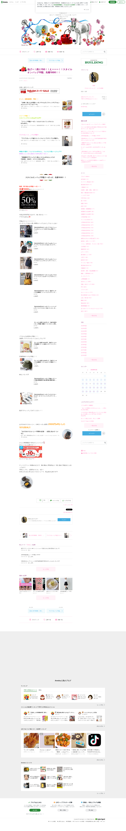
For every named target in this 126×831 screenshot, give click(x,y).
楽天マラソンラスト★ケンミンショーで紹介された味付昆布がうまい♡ (93, 132)
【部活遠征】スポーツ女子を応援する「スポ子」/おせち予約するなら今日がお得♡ (93, 152)
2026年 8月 (94, 369)
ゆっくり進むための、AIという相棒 (90, 418)
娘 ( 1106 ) (84, 200)
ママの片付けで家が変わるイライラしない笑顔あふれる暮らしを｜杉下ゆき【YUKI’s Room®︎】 (93, 414)
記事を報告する (68, 512)
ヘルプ (103, 821)
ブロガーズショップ (90, 88)
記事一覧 (38, 51)
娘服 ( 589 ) (84, 203)
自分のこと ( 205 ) (86, 281)
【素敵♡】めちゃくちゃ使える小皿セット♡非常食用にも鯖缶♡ (93, 143)
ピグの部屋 (100, 88)
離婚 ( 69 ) (84, 300)
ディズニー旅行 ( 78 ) (87, 262)
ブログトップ (25, 51)
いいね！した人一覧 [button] (67, 504)
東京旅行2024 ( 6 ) (86, 265)
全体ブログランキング (87, 97)
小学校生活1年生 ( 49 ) (87, 222)
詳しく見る (63, 810)
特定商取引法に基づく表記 (93, 821)
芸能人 (40, 690)
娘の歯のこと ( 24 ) (86, 254)
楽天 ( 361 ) (84, 311)
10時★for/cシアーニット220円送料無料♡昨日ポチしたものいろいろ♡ (93, 139)
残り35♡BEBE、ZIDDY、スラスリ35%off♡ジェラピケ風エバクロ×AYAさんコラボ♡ (37, 60)
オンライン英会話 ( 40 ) (87, 182)
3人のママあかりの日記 (87, 421)
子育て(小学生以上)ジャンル (88, 99)
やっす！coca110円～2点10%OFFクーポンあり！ (93, 148)
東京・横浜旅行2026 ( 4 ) (88, 192)
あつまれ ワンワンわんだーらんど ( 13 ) (92, 308)
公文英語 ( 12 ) (85, 246)
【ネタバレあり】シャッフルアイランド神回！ (93, 124)
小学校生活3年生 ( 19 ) (87, 227)
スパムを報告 (53, 821)
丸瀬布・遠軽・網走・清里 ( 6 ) (89, 190)
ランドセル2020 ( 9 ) (87, 219)
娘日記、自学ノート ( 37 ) (88, 241)
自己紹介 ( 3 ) (84, 179)
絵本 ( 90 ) (84, 206)
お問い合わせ (61, 821)
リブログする (67, 500)
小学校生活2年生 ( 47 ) (87, 225)
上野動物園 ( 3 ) (85, 279)
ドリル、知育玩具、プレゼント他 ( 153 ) (92, 244)
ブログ (24, 80)
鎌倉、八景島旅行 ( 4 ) (87, 273)
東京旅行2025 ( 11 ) (86, 184)
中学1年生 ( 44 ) (85, 198)
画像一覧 (50, 51)
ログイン (121, 2)
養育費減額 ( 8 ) (85, 306)
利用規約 (69, 821)
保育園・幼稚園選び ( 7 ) (87, 208)
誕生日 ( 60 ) (84, 260)
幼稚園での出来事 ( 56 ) (87, 214)
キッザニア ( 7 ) (85, 276)
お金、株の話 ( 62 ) (86, 297)
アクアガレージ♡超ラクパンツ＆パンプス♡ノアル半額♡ (56, 60)
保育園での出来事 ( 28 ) (87, 211)
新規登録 (112, 2)
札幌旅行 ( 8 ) (84, 268)
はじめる (35, 810)
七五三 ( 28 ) (84, 257)
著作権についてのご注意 (89, 453)
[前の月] (87, 370)
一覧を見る (94, 166)
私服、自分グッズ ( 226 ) (88, 284)
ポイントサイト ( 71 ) (87, 292)
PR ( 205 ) (84, 287)
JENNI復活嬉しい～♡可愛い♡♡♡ (90, 135)
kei (94, 85)
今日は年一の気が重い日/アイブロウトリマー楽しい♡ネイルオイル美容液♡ (94, 156)
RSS (84, 450)
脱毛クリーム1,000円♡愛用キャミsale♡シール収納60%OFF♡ (93, 161)
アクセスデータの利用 (79, 821)
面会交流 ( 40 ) (85, 303)
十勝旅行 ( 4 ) (84, 187)
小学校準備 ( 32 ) (85, 217)
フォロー (64, 519)
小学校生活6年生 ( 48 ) (87, 235)
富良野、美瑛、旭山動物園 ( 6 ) (89, 270)
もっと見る (46, 569)
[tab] (30, 690)
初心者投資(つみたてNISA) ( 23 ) (90, 295)
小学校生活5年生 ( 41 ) (87, 233)
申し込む (91, 810)
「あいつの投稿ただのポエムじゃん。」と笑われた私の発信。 (93, 408)
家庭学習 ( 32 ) (85, 249)
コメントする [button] (55, 500)
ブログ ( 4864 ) (85, 176)
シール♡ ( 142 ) (85, 195)
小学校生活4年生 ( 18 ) (87, 230)
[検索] (104, 52)
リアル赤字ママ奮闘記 (87, 405)
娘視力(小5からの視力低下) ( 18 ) (90, 238)
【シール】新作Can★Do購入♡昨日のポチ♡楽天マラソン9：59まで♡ (93, 127)
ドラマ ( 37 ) (84, 289)
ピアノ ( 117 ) (84, 252)
